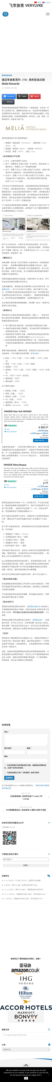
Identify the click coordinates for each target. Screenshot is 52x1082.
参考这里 (34, 353)
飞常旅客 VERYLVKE (26, 5)
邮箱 (29, 748)
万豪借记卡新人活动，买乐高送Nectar (30, 894)
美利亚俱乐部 (7, 75)
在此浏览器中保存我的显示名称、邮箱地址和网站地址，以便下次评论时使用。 (25, 766)
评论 (6, 732)
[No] (49, 1074)
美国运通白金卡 (35, 606)
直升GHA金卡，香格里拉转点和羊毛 (29, 889)
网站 (6, 756)
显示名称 (8, 748)
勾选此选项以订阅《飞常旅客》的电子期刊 (23, 772)
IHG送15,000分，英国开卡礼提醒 (27, 880)
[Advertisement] (26, 45)
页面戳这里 (37, 620)
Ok (26, 1078)
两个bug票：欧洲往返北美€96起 (24, 885)
